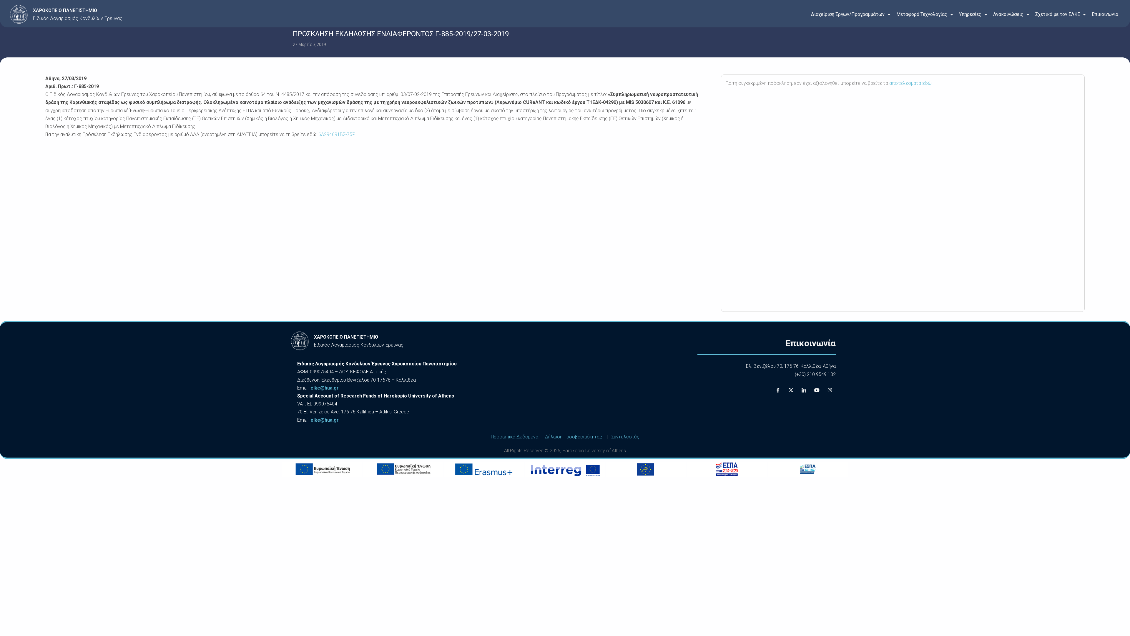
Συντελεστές (625, 437)
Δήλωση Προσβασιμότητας (573, 437)
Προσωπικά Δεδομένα (514, 437)
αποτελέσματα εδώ (910, 83)
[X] (791, 390)
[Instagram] (829, 390)
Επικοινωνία (1105, 14)
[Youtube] (816, 390)
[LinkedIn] (804, 390)
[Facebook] (778, 390)
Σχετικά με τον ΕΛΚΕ (1057, 14)
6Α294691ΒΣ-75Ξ (336, 134)
